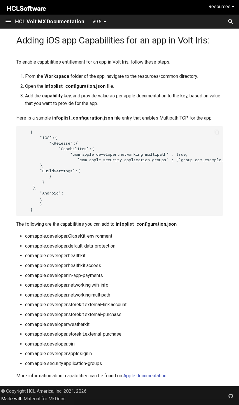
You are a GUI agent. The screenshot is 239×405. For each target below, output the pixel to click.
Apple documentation (144, 375)
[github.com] (231, 395)
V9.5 (96, 21)
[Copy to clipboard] (216, 132)
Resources (220, 6)
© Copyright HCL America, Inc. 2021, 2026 (44, 391)
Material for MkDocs (45, 399)
